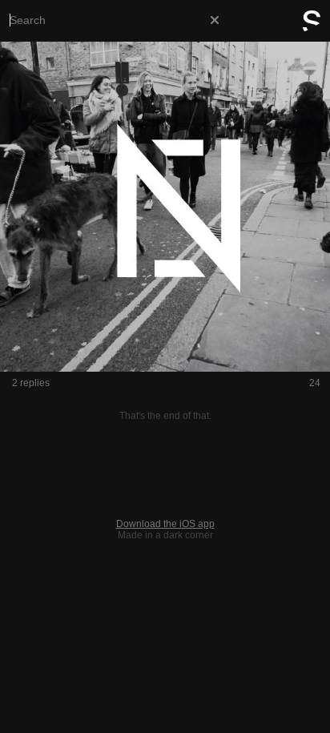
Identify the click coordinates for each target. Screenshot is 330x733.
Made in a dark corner (165, 535)
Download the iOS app (165, 524)
